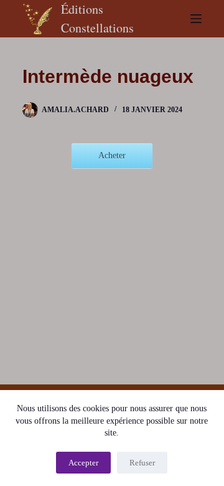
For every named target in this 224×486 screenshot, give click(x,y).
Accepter (83, 462)
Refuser (142, 462)
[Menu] (196, 18)
